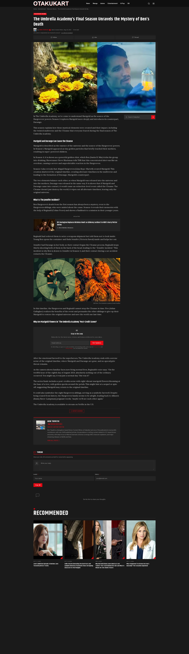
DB (128, 3)
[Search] (149, 3)
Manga (95, 3)
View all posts (52, 440)
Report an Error (78, 411)
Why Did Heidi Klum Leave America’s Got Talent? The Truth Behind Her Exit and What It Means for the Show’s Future (109, 566)
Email (97, 474)
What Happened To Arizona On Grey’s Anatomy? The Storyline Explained (137, 565)
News (88, 3)
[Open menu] (154, 3)
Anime (102, 3)
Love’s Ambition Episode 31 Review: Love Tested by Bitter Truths (45, 565)
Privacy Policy (69, 348)
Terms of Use (97, 347)
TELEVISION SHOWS (40, 14)
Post (36, 485)
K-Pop (122, 3)
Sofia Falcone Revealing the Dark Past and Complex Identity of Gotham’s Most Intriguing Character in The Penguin (78, 566)
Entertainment (113, 3)
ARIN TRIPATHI (44, 30)
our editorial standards (67, 33)
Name (35, 474)
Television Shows (52, 9)
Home (35, 9)
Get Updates (96, 343)
